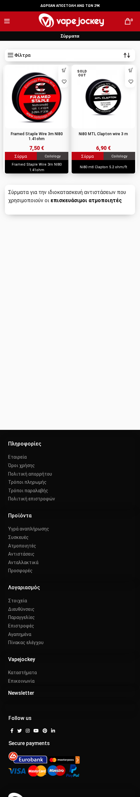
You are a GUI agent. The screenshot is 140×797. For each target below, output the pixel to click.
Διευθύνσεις (21, 609)
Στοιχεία (17, 600)
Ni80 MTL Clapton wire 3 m (103, 134)
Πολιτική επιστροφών (31, 498)
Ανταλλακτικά (23, 562)
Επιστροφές (21, 625)
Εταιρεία (17, 457)
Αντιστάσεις (21, 554)
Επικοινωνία (21, 681)
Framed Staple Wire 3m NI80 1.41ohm (37, 136)
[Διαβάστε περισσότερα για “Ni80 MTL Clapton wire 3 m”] (130, 70)
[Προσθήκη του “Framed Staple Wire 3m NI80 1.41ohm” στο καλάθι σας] (64, 70)
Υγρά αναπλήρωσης (28, 528)
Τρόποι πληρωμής (27, 482)
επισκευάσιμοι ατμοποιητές (86, 200)
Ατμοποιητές (22, 545)
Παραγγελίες (21, 617)
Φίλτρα (22, 55)
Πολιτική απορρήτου (30, 474)
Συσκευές (18, 537)
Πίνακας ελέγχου (26, 642)
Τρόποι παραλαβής (28, 490)
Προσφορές (20, 570)
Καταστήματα (22, 672)
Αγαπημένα (19, 634)
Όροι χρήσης (21, 465)
